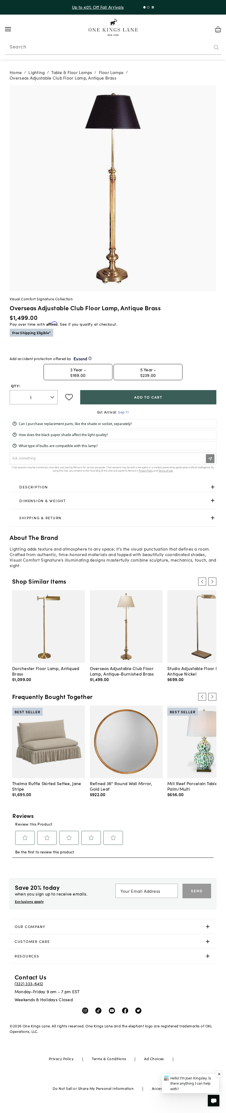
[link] (113, 487)
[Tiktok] (99, 1010)
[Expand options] (212, 487)
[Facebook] (126, 1010)
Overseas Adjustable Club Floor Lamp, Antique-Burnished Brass (122, 671)
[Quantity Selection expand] (53, 397)
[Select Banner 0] (144, 7)
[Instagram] (86, 1010)
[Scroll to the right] (212, 581)
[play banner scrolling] (153, 7)
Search (18, 46)
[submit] (216, 47)
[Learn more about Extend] (90, 358)
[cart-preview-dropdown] (218, 29)
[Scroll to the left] (202, 581)
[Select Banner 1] (148, 7)
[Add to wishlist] (69, 397)
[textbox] (34, 397)
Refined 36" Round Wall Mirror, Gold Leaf (121, 786)
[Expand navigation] (12, 29)
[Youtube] (113, 1010)
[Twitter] (139, 1010)
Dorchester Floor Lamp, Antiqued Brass (45, 671)
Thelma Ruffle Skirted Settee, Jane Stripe (46, 786)
